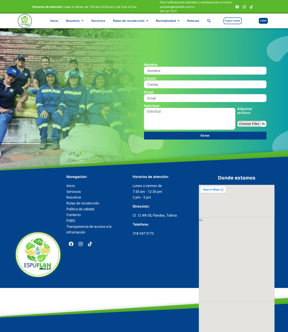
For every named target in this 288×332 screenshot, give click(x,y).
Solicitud (151, 106)
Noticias (193, 21)
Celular (150, 78)
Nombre (151, 65)
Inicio (54, 21)
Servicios (98, 21)
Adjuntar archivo (244, 111)
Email (148, 92)
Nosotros (73, 21)
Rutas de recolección (128, 21)
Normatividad (166, 21)
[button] (209, 21)
